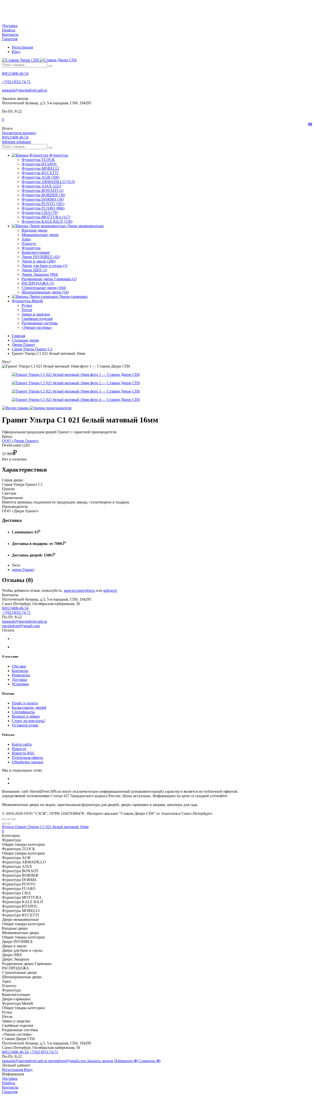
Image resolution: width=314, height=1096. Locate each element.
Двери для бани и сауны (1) (44, 266)
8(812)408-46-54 (15, 73)
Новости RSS (23, 753)
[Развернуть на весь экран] (9, 819)
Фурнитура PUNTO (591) (43, 204)
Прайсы (8, 30)
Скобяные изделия (37, 319)
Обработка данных (27, 762)
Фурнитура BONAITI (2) (42, 190)
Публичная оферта (27, 757)
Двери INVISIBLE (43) (41, 257)
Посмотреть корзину (19, 133)
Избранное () (126, 1061)
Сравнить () (149, 1061)
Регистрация (22, 47)
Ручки (27, 305)
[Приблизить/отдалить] (14, 819)
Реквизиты (21, 675)
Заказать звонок (100, 1061)
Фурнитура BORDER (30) (43, 195)
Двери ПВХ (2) (34, 270)
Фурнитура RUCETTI (40, 173)
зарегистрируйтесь (79, 590)
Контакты (10, 34)
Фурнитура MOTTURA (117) (46, 217)
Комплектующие (36, 252)
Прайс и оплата (25, 703)
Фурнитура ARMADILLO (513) (48, 182)
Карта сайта (22, 744)
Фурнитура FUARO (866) (43, 208)
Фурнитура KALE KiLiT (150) (47, 221)
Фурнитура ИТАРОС (39, 164)
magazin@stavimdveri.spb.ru (24, 90)
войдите (110, 590)
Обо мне (19, 666)
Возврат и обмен (26, 716)
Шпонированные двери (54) (45, 292)
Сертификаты (23, 712)
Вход (16, 52)
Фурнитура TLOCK (38, 160)
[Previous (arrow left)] (4, 823)
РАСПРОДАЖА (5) (38, 283)
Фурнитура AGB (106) (40, 177)
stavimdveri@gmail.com (21, 626)
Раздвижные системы (40, 323)
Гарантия (9, 39)
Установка (20, 684)
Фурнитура (31, 248)
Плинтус (29, 243)
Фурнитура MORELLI (40, 168)
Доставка (9, 26)
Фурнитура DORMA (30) (43, 199)
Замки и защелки (36, 314)
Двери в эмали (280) (38, 261)
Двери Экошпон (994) (40, 274)
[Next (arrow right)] (9, 823)
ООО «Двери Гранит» (20, 441)
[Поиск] (50, 66)
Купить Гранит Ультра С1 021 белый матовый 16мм (45, 827)
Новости (19, 749)
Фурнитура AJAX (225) (41, 186)
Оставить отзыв (25, 725)
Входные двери (34, 230)
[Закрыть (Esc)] (4, 819)
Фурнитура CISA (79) (40, 213)
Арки (26, 239)
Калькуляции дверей (29, 707)
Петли (27, 310)
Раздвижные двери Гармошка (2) (49, 279)
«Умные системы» (37, 327)
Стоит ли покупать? (28, 721)
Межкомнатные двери (40, 235)
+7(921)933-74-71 (16, 82)
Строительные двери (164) (44, 288)
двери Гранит (23, 570)
